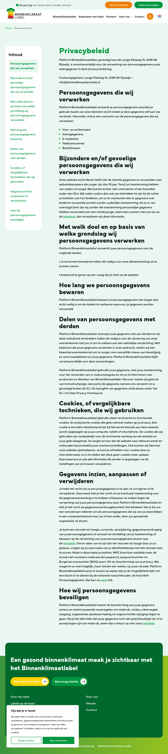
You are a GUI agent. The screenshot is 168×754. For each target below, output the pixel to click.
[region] (43, 726)
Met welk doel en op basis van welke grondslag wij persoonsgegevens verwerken (22, 110)
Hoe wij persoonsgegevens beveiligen (22, 214)
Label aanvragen (148, 5)
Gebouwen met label (91, 16)
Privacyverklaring (83, 746)
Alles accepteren (58, 740)
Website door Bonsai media (114, 746)
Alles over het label (27, 681)
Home (8, 27)
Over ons (124, 16)
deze (104, 580)
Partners (111, 16)
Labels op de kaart (22, 703)
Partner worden (118, 5)
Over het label (19, 696)
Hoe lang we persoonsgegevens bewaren (22, 134)
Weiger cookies (26, 740)
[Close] (75, 708)
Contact (139, 16)
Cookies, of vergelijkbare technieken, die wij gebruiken (22, 174)
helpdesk (69, 216)
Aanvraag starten (67, 681)
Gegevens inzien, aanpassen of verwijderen (21, 195)
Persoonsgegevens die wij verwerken (23, 65)
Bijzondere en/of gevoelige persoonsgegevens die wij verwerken (22, 85)
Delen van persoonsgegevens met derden (22, 153)
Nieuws (91, 703)
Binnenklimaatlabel (64, 16)
